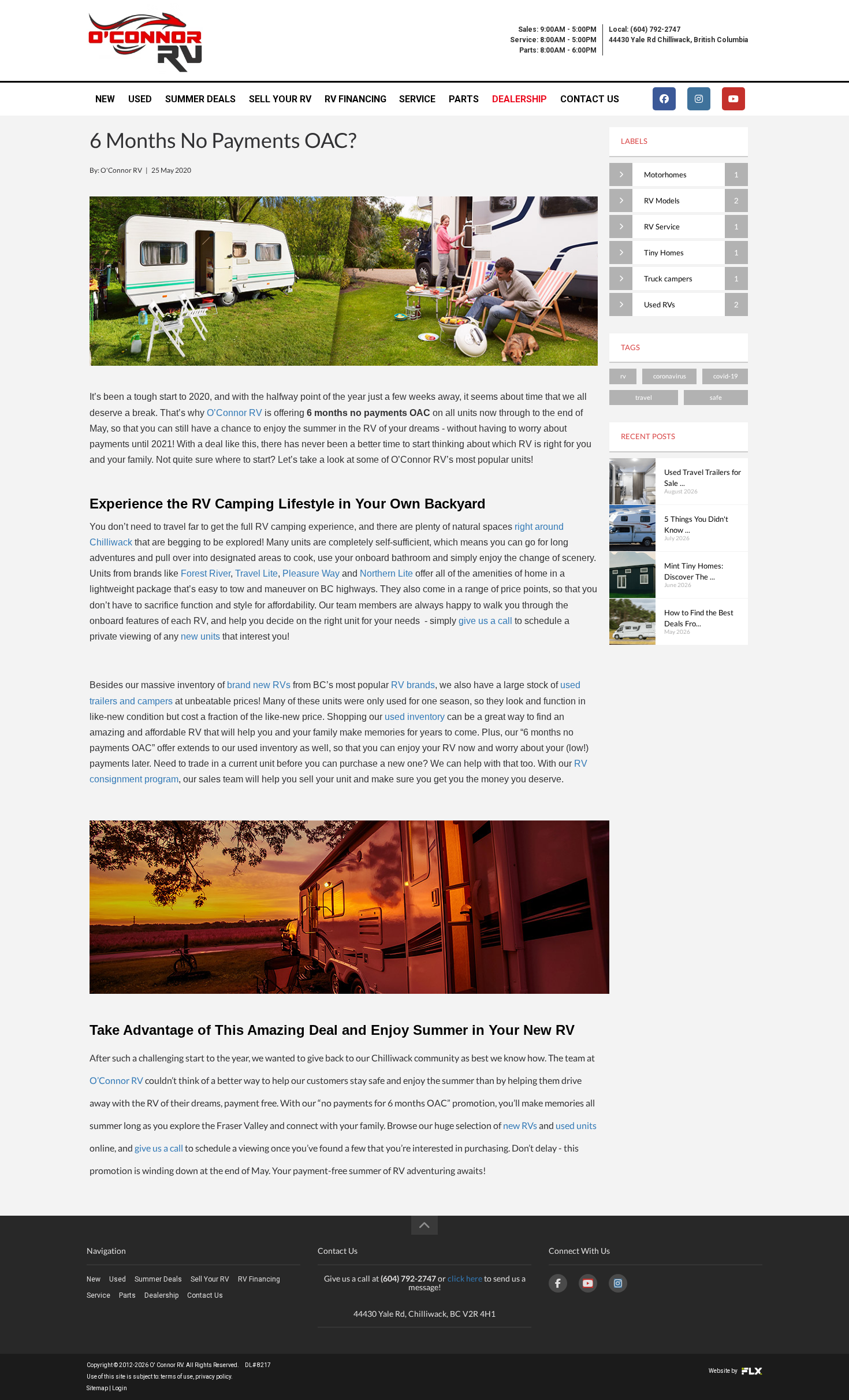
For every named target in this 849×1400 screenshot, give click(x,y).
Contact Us (589, 99)
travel (643, 397)
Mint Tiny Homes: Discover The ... (693, 571)
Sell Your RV (280, 99)
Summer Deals (200, 99)
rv (623, 376)
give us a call (485, 621)
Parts (464, 99)
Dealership (519, 99)
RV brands (413, 685)
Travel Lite (256, 573)
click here (465, 1278)
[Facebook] (558, 1283)
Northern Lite (386, 573)
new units (200, 636)
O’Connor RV (234, 413)
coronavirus (669, 376)
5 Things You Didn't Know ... (696, 524)
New (105, 99)
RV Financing (355, 99)
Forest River (205, 573)
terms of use (177, 1376)
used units (576, 1125)
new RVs (520, 1125)
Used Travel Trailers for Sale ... (702, 477)
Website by (724, 1371)
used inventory (415, 717)
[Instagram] (618, 1283)
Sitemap (97, 1388)
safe (716, 397)
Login (119, 1388)
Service (417, 99)
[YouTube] (588, 1283)
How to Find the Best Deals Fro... (698, 618)
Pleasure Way (311, 573)
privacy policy (213, 1376)
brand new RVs (259, 685)
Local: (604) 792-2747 (644, 29)
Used (140, 99)
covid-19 (725, 376)
